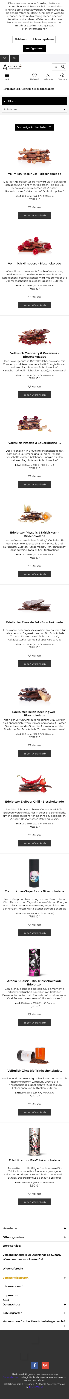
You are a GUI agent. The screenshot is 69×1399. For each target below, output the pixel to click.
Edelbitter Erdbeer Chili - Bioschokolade (34, 801)
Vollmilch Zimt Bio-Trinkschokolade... (34, 1070)
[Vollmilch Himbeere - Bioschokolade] (34, 245)
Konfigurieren (34, 48)
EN (14, 58)
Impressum (10, 1295)
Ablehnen (21, 39)
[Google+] (45, 1365)
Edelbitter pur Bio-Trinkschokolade (34, 1160)
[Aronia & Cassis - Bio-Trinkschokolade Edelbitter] (34, 962)
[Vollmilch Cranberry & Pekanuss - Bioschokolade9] (34, 335)
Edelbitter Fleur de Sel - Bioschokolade (34, 622)
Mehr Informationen (34, 28)
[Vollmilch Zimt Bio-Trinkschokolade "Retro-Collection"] (34, 1052)
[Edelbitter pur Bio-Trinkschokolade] (34, 1142)
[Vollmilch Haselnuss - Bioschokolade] (34, 155)
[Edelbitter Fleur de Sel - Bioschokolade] (34, 604)
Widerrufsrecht (13, 1268)
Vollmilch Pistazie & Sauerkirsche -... (34, 443)
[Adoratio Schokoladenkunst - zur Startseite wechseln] (17, 66)
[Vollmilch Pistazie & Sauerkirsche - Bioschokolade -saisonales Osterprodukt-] (34, 424)
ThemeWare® (36, 1387)
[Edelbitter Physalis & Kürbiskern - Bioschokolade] (34, 514)
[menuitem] (62, 76)
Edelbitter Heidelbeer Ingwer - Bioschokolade (34, 713)
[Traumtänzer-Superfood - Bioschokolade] (34, 873)
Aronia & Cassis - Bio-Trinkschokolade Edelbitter (34, 982)
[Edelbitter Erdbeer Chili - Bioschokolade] (34, 783)
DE (4, 58)
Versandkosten (11, 1377)
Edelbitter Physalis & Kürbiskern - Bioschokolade (34, 534)
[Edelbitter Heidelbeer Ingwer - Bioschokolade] (34, 693)
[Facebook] (34, 1365)
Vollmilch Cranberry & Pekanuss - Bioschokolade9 (34, 355)
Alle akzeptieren (43, 39)
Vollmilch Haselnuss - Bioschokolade (34, 173)
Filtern (11, 101)
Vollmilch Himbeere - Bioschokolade (34, 263)
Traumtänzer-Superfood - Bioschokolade (34, 891)
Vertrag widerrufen (15, 1277)
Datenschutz (11, 1304)
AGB (6, 1300)
